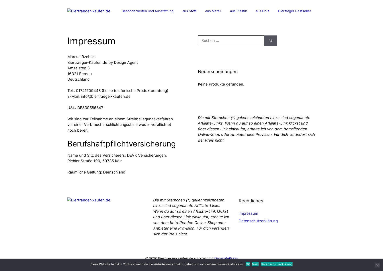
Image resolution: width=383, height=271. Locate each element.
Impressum (248, 213)
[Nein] (377, 265)
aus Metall (213, 11)
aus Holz (262, 11)
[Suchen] (270, 40)
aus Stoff (189, 11)
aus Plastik (238, 11)
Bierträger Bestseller (294, 11)
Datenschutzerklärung (258, 221)
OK (248, 264)
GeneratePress (226, 258)
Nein (255, 264)
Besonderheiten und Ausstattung (148, 11)
